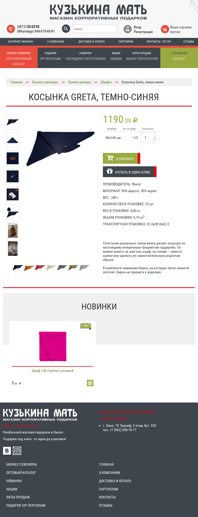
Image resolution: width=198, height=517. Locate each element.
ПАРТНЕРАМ (108, 489)
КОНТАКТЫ (107, 497)
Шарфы (106, 82)
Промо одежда (79, 82)
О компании (55, 41)
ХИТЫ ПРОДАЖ (18, 497)
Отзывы (188, 41)
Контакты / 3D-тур (159, 41)
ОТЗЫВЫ (105, 505)
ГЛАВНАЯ (106, 464)
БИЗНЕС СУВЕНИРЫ (21, 464)
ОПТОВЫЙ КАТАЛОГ (21, 473)
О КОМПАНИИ (109, 473)
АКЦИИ (11, 489)
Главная (16, 82)
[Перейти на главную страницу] (98, 12)
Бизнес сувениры (45, 82)
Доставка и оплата (92, 41)
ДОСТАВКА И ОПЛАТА (115, 481)
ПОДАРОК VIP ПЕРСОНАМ (25, 505)
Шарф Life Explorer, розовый (52, 370)
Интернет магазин (20, 41)
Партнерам (126, 41)
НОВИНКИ (14, 481)
